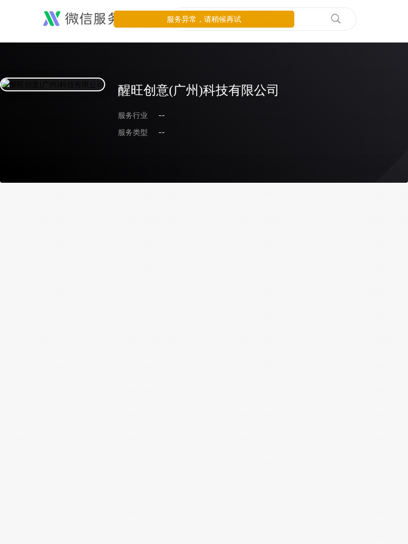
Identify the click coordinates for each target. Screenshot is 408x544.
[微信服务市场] (95, 19)
